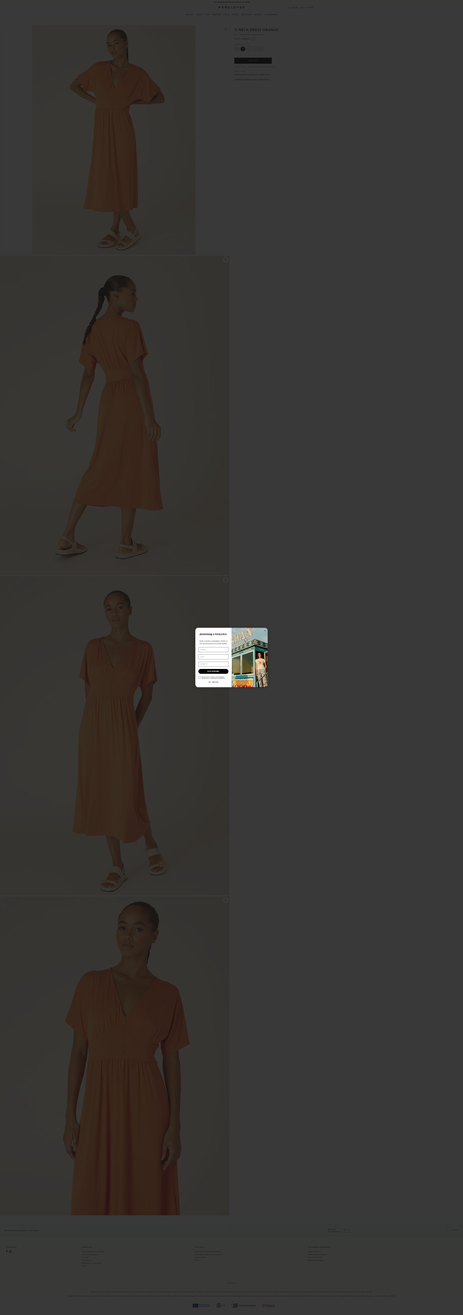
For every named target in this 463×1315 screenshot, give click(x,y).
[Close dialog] (265, 630)
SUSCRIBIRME (213, 671)
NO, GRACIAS (213, 682)
